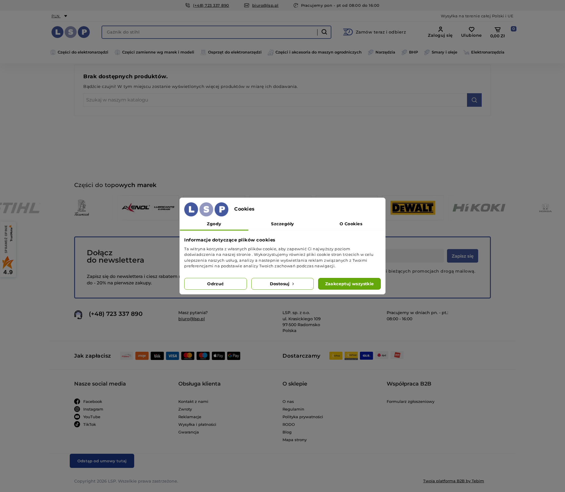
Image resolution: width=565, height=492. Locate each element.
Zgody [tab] (214, 223)
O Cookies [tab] (351, 223)
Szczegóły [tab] (282, 223)
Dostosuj (280, 283)
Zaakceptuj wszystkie (349, 283)
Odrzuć (215, 283)
